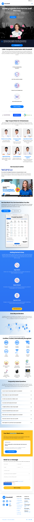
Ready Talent (19, 498)
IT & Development (17, 156)
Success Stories (20, 505)
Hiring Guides (19, 500)
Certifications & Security (19, 503)
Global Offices (19, 506)
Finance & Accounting (6, 139)
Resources (19, 508)
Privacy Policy (20, 481)
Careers (18, 510)
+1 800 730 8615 (27, 499)
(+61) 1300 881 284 (26, 503)
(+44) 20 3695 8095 (26, 506)
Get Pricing (13, 17)
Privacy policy (4, 519)
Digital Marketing (6, 156)
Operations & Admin (27, 139)
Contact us (19, 512)
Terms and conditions (10, 519)
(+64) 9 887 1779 (27, 509)
